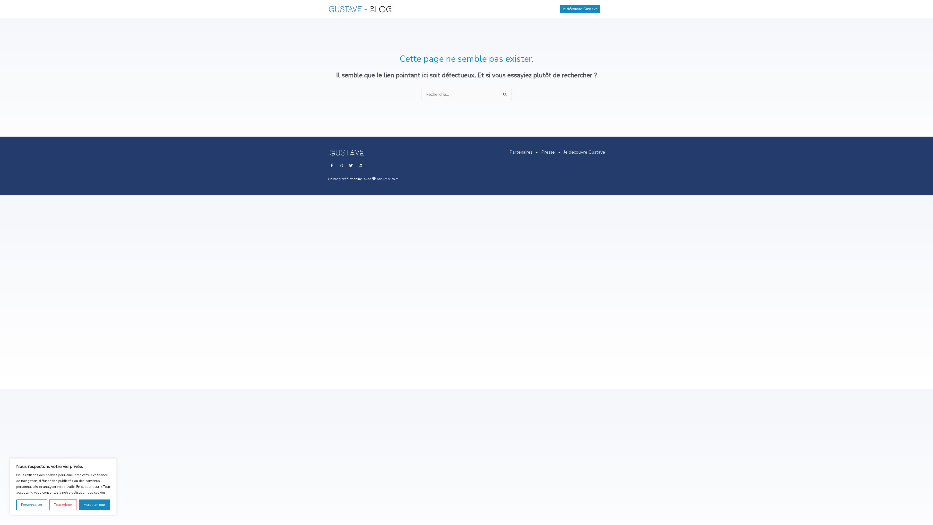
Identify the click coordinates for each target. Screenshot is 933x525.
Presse (548, 152)
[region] (63, 486)
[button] (580, 9)
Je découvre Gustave (584, 152)
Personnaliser (31, 504)
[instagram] (342, 165)
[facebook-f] (332, 165)
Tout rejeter (63, 504)
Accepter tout (94, 504)
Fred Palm (390, 178)
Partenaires (521, 152)
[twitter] (351, 165)
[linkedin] (361, 165)
